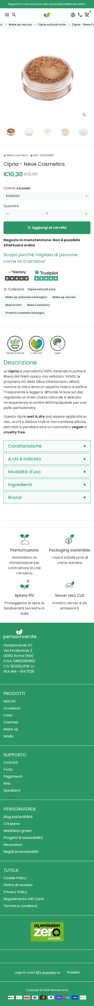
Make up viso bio (20, 24)
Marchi (9, 701)
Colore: (16, 188)
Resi (6, 783)
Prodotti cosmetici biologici (24, 313)
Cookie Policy (14, 877)
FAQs (7, 769)
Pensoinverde (59, 990)
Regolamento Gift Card (23, 898)
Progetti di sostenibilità (23, 837)
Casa (7, 715)
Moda (8, 736)
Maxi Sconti (13, 305)
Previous (7, 78)
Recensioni (12, 844)
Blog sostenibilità (17, 816)
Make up (10, 729)
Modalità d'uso (24, 472)
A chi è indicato (24, 459)
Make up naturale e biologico (26, 297)
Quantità (11, 206)
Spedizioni (11, 790)
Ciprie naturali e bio (52, 24)
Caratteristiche (25, 446)
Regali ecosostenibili (20, 851)
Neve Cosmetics (38, 305)
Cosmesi (10, 722)
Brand (15, 497)
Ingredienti (20, 485)
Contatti (10, 762)
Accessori (11, 708)
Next (86, 78)
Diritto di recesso (18, 884)
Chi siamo (11, 823)
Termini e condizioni (20, 905)
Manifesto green (17, 830)
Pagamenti (12, 776)
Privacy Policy (15, 891)
